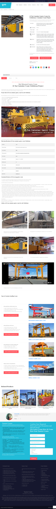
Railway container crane (34, 377)
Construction (43, 473)
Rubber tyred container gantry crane (37, 339)
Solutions (25, 4)
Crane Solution (44, 466)
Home (17, 4)
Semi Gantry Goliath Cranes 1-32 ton (28, 481)
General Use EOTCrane (45, 479)
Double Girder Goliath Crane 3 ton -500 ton (29, 480)
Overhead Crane (6, 466)
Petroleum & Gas (44, 474)
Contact (42, 4)
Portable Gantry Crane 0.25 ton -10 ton (28, 471)
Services (29, 4)
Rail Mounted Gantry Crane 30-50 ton (28, 476)
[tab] (4, 78)
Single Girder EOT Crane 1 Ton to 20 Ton (9, 470)
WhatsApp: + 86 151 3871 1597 (8, 495)
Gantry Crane (24, 466)
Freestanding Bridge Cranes (7, 487)
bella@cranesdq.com (52, 1)
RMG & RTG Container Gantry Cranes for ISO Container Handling (28, 408)
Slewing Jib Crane (5, 489)
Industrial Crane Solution (44, 468)
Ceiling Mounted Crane (45, 485)
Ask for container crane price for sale (11, 315)
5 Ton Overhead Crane (6, 478)
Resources (34, 4)
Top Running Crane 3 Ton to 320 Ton (8, 472)
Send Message (33, 458)
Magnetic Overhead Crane (7, 485)
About (38, 4)
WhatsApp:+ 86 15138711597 (40, 1)
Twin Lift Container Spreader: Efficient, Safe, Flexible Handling (45, 408)
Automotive (43, 472)
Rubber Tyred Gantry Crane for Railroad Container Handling (10, 408)
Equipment (20, 4)
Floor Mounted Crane (45, 487)
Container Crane (35, 61)
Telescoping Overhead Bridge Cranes (8, 488)
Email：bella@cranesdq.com (17, 495)
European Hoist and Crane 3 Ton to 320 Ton (9, 477)
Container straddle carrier (35, 358)
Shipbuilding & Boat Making (46, 475)
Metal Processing (44, 470)
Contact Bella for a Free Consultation (28, 493)
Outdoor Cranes (43, 489)
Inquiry (51, 4)
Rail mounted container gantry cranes (37, 320)
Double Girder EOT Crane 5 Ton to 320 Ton (9, 471)
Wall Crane (43, 486)
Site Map (49, 507)
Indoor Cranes (43, 483)
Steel (42, 471)
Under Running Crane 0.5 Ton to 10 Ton (9, 473)
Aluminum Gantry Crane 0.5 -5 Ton (27, 472)
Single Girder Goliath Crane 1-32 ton (27, 479)
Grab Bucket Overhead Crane (7, 486)
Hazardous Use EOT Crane (45, 480)
